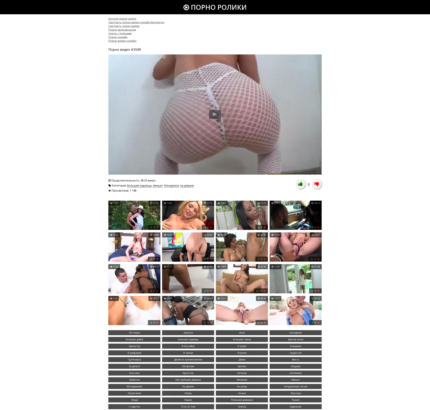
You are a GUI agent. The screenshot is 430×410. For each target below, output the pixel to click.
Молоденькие (134, 386)
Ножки (242, 393)
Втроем (242, 352)
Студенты (134, 406)
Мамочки (134, 379)
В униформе (134, 352)
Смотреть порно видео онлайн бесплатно (136, 22)
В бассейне (188, 346)
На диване (188, 386)
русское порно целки (122, 18)
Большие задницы (188, 339)
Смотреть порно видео (124, 26)
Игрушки (295, 366)
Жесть (295, 359)
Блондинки (296, 332)
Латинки (242, 373)
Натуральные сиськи (295, 386)
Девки (242, 359)
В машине (295, 346)
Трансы (242, 406)
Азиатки (188, 332)
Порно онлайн (117, 37)
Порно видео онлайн (122, 41)
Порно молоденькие (122, 30)
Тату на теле (188, 406)
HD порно (134, 332)
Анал (242, 332)
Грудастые (296, 352)
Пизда (134, 399)
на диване (187, 185)
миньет (158, 185)
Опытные (295, 393)
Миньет (295, 379)
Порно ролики (218, 7)
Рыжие (295, 399)
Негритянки (134, 393)
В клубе (242, 346)
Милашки (242, 379)
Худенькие (296, 406)
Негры (188, 393)
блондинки (171, 185)
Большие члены (242, 339)
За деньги (134, 366)
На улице (242, 386)
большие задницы (139, 185)
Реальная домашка (242, 399)
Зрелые (242, 366)
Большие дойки (134, 339)
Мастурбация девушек (188, 379)
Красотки (188, 373)
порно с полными (120, 33)
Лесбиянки (296, 373)
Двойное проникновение (188, 359)
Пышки (188, 399)
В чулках (188, 352)
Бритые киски (295, 339)
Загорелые (188, 366)
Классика (134, 373)
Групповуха (134, 359)
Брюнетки (134, 346)
